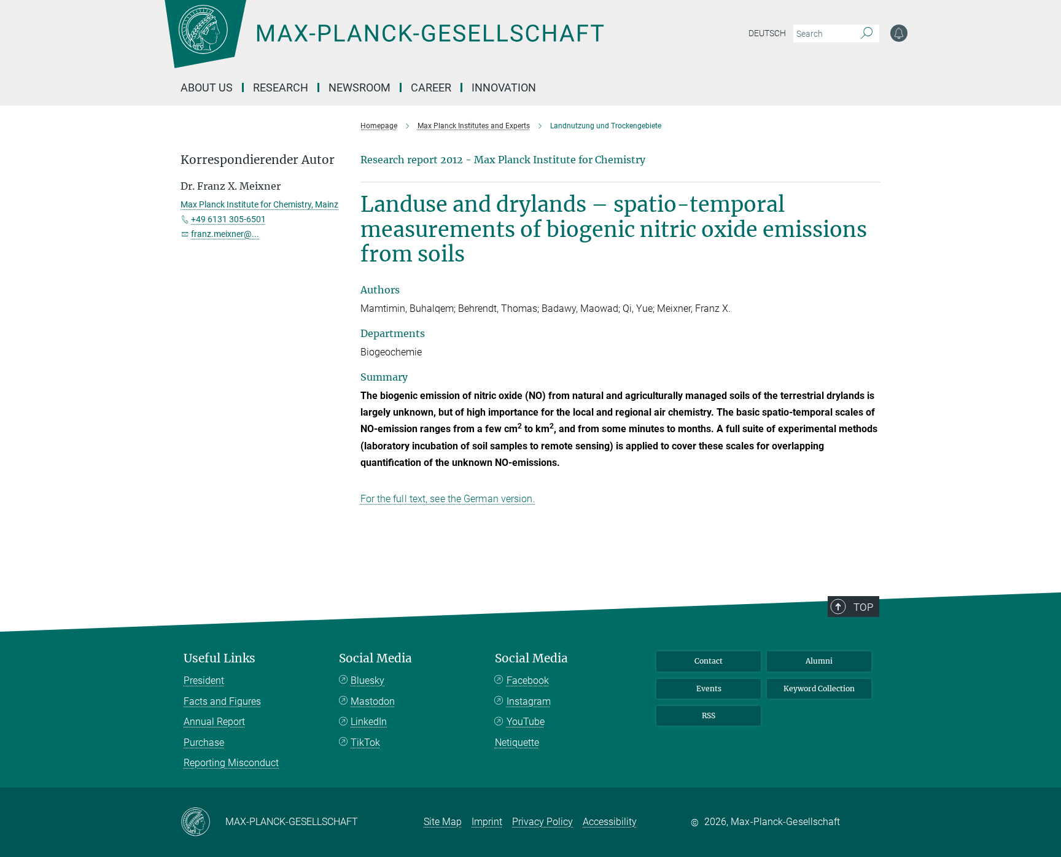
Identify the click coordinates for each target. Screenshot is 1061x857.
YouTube (526, 721)
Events (708, 688)
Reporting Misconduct (231, 763)
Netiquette (517, 742)
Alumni (819, 660)
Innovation (504, 87)
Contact (708, 660)
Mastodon (373, 701)
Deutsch (767, 33)
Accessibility (610, 822)
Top (863, 607)
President (204, 680)
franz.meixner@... (225, 234)
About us (207, 87)
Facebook (528, 680)
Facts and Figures (222, 701)
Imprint (487, 822)
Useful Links (219, 658)
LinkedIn (369, 721)
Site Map (443, 822)
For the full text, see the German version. (447, 499)
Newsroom (359, 87)
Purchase (204, 742)
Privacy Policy (542, 822)
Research (280, 87)
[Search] (866, 33)
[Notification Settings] (898, 33)
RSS (708, 715)
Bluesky (367, 680)
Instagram (529, 701)
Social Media (375, 658)
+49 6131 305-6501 (228, 219)
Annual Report (214, 721)
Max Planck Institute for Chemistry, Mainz (259, 204)
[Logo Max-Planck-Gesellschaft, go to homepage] (383, 43)
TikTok (365, 742)
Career (431, 87)
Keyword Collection (819, 688)
